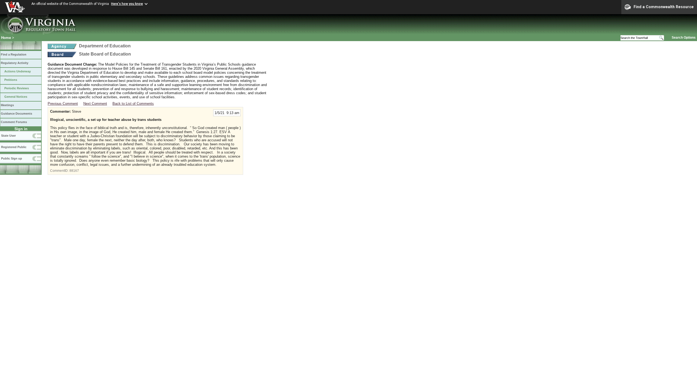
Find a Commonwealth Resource (664, 7)
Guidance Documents (16, 113)
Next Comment (95, 104)
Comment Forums (14, 122)
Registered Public (13, 147)
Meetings (7, 105)
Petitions (10, 79)
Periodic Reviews (16, 88)
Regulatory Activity (14, 63)
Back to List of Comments (133, 104)
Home (6, 38)
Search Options (684, 37)
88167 (74, 170)
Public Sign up (11, 158)
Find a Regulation (13, 54)
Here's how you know (127, 4)
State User (8, 135)
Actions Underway (17, 71)
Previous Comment (63, 104)
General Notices (15, 96)
